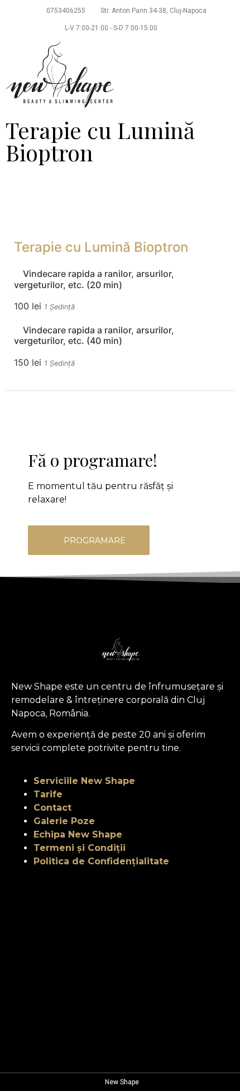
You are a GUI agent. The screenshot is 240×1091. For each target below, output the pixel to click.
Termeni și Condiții (79, 848)
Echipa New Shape (77, 834)
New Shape (121, 1082)
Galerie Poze (64, 821)
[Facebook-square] (110, 606)
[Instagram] (129, 606)
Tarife (48, 794)
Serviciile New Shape (84, 781)
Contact (52, 807)
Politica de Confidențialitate (101, 861)
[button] (226, 74)
